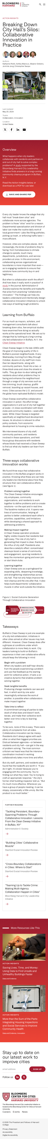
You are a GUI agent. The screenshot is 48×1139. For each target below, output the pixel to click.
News (25, 1112)
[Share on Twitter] (5, 129)
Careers (7, 1112)
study (18, 165)
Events (16, 1112)
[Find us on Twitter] (24, 1077)
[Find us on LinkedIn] (17, 1077)
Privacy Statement (10, 1129)
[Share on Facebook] (11, 129)
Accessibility (8, 1132)
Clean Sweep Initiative (14, 343)
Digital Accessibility (10, 1135)
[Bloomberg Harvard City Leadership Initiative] (16, 4)
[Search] (40, 4)
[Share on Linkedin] (18, 129)
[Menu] (44, 4)
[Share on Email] (24, 129)
